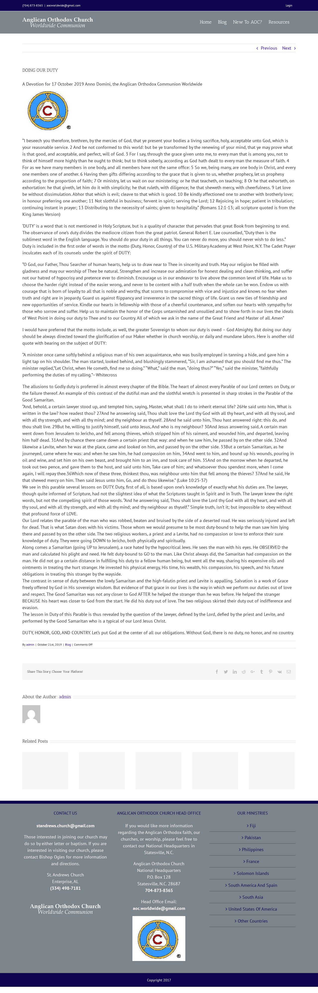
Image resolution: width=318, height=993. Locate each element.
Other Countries (253, 921)
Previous (269, 48)
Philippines (253, 849)
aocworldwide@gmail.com (63, 5)
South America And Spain (252, 885)
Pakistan (253, 837)
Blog (68, 644)
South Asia (252, 897)
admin (30, 644)
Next (286, 48)
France (252, 861)
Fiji (253, 825)
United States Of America (253, 909)
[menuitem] (289, 5)
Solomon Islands (253, 873)
